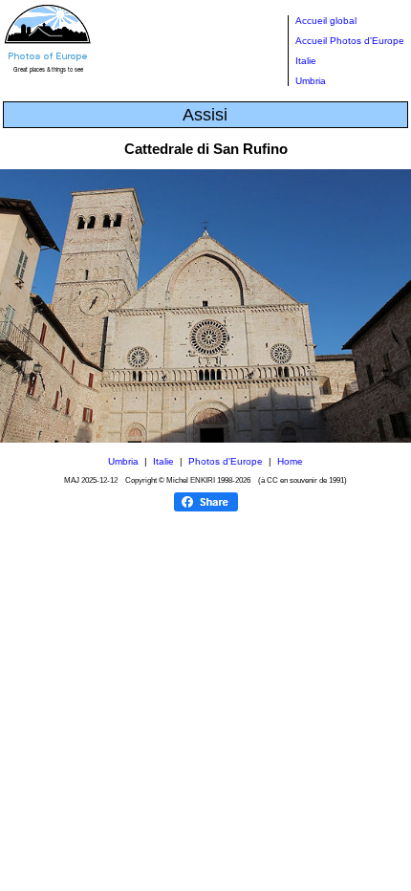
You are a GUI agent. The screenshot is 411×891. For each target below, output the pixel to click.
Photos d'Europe (225, 461)
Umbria (310, 81)
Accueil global (326, 20)
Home (290, 461)
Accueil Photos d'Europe (349, 40)
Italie (305, 60)
